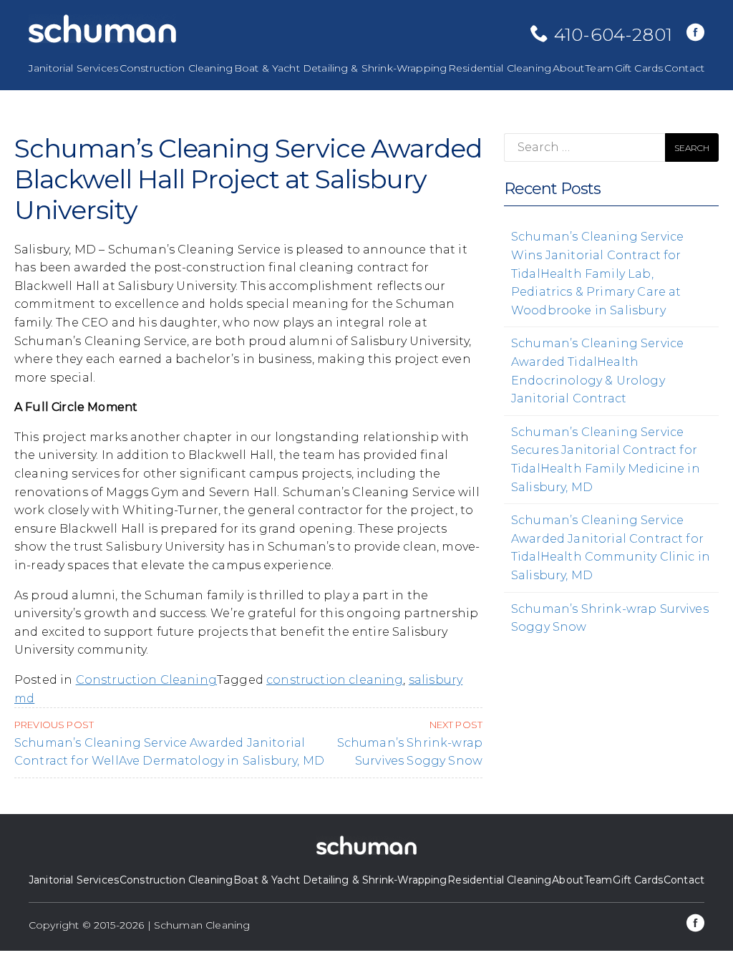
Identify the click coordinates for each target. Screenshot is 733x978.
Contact (684, 68)
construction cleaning (334, 680)
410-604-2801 (613, 34)
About (569, 68)
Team (599, 68)
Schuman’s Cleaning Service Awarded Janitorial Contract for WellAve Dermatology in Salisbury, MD (169, 743)
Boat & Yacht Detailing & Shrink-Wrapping (340, 68)
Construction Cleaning (176, 68)
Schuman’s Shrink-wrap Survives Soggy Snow (409, 743)
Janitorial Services (73, 68)
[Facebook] (695, 33)
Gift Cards (639, 68)
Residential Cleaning (499, 68)
